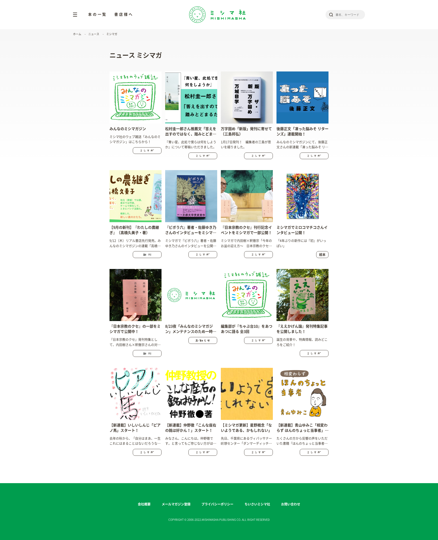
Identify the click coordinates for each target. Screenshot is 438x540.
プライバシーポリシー (217, 504)
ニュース (93, 34)
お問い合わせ (290, 504)
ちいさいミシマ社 (257, 504)
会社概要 (144, 504)
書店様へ (123, 14)
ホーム (77, 34)
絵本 (322, 254)
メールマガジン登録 (176, 504)
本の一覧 (97, 14)
